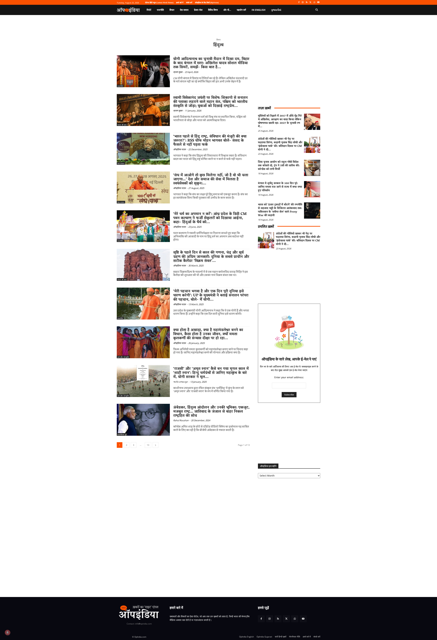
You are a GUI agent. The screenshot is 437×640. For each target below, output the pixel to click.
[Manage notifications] (7, 632)
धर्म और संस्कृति (123, 357)
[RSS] (307, 2)
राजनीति (120, 86)
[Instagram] (303, 2)
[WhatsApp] (314, 2)
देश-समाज (120, 163)
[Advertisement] (289, 433)
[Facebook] (299, 2)
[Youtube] (318, 2)
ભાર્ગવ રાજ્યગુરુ (180, 381)
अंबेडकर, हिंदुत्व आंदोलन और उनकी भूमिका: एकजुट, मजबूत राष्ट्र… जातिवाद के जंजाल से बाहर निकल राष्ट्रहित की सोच (211, 411)
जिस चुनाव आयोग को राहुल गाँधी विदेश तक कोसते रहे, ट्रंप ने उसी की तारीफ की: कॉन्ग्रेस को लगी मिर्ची (279, 166)
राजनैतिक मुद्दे (122, 434)
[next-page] (155, 445)
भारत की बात (122, 125)
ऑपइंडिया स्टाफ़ (179, 149)
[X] (311, 2)
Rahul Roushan (181, 420)
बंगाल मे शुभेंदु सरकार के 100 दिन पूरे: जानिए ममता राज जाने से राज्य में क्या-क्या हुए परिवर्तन (280, 187)
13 (148, 445)
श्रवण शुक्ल (177, 72)
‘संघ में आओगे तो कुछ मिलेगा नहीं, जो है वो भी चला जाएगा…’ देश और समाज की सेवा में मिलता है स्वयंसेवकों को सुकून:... (210, 179)
